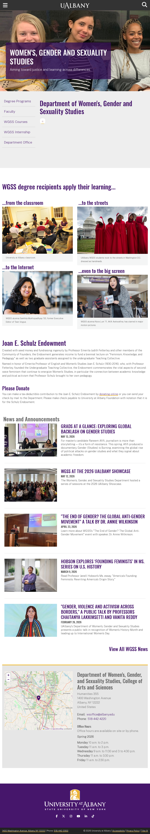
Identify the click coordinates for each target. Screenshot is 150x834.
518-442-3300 (61, 830)
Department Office (18, 142)
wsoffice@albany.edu (101, 714)
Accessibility (118, 830)
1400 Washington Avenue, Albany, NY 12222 (23, 830)
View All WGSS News (128, 649)
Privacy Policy (132, 830)
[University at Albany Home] (75, 4)
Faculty (9, 111)
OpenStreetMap (57, 729)
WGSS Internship (17, 132)
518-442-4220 (97, 718)
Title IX (144, 830)
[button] (39, 698)
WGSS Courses (15, 122)
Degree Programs (17, 101)
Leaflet (46, 729)
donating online (108, 394)
